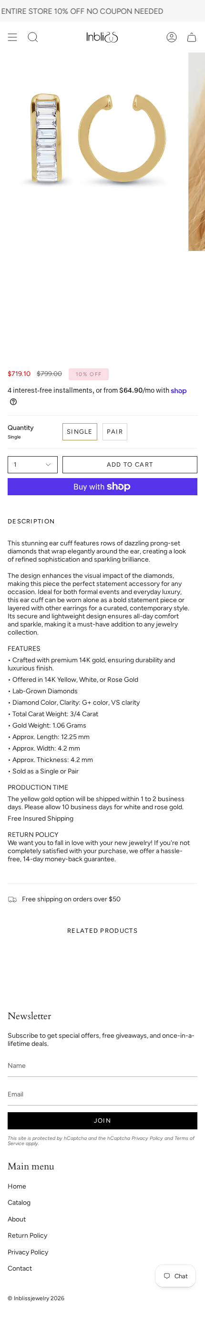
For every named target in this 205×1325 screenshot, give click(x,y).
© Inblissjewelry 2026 (36, 1298)
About (17, 1219)
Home (17, 1186)
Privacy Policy (147, 1138)
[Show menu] (12, 36)
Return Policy (27, 1235)
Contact (20, 1268)
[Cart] (191, 36)
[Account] (171, 36)
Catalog (19, 1203)
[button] (33, 36)
